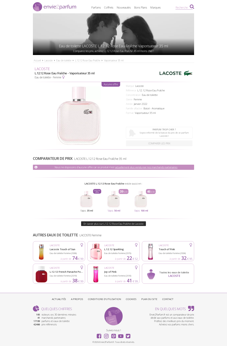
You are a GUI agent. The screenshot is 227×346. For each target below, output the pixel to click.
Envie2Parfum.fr (54, 7)
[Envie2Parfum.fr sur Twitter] (128, 335)
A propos (77, 299)
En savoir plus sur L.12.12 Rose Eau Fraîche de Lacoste (114, 223)
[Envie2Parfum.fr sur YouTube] (120, 335)
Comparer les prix (159, 143)
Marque (130, 86)
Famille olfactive (134, 108)
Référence (131, 90)
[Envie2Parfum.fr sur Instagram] (106, 335)
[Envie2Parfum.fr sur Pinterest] (113, 335)
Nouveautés (124, 7)
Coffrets (108, 7)
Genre (129, 99)
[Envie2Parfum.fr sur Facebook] (99, 335)
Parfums (96, 7)
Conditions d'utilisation (104, 299)
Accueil (37, 60)
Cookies (131, 299)
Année (129, 104)
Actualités (59, 299)
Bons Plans (140, 7)
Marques (155, 7)
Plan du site (149, 299)
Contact (167, 299)
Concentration (133, 94)
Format (129, 112)
